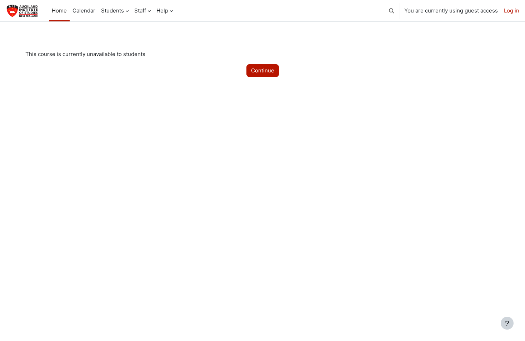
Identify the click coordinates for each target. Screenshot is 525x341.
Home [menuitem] (59, 10)
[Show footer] (507, 323)
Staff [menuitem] (140, 10)
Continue (262, 70)
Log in (511, 10)
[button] (391, 10)
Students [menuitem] (112, 10)
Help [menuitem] (162, 10)
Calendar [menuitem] (83, 10)
